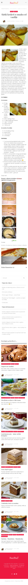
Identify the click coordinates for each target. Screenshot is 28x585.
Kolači (12, 363)
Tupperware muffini (7, 366)
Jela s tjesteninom (6, 397)
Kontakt (20, 567)
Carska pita (5, 302)
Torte (19, 466)
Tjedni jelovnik (20, 534)
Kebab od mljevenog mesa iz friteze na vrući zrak (13, 288)
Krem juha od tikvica (7, 292)
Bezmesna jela (5, 534)
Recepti (3, 8)
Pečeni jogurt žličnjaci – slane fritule (11, 295)
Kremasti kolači (9, 431)
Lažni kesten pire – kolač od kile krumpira (11, 435)
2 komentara (9, 478)
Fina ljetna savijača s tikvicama (11, 400)
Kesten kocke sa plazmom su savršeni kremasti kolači (13, 312)
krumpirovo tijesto (11, 245)
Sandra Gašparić (6, 311)
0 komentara (9, 549)
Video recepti (21, 397)
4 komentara (9, 375)
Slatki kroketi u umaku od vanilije (18, 8)
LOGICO (12, 581)
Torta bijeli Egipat (7, 469)
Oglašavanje (13, 567)
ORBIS (21, 581)
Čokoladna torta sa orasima (9, 503)
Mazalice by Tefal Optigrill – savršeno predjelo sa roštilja (13, 298)
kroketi (3, 245)
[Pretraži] (24, 278)
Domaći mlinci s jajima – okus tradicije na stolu (13, 323)
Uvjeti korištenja (14, 565)
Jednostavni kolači (6, 363)
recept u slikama (22, 245)
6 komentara (9, 444)
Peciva (7, 8)
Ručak (16, 397)
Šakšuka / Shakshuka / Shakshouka (12, 539)
